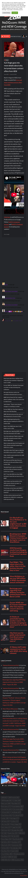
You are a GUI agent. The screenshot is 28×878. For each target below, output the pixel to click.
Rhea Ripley (5, 836)
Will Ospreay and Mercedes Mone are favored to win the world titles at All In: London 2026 (13, 462)
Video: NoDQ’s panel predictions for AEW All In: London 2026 (14, 456)
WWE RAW (5, 859)
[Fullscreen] (25, 785)
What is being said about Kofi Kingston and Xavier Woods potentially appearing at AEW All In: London (14, 445)
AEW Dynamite (14, 797)
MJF (3, 833)
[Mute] (22, 785)
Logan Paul (16, 827)
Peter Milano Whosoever (10, 709)
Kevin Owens (6, 827)
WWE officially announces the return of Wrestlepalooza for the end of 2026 (13, 415)
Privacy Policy (23, 875)
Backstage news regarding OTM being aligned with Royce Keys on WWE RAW (14, 682)
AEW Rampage (6, 800)
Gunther (4, 818)
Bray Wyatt (16, 803)
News (7, 60)
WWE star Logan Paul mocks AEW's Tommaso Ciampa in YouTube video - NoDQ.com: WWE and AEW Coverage (14, 741)
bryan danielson (17, 806)
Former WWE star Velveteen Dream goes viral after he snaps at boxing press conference (13, 387)
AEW (4, 797)
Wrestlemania (19, 854)
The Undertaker (15, 848)
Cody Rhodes (15, 812)
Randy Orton (12, 833)
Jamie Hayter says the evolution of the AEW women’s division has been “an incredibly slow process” (13, 483)
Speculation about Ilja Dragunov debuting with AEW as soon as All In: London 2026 (14, 451)
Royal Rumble (17, 839)
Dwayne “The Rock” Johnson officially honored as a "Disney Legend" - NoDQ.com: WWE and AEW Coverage (14, 700)
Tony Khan (5, 851)
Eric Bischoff (17, 815)
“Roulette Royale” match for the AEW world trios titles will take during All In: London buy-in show (13, 469)
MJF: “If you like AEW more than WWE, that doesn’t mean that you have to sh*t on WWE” (14, 476)
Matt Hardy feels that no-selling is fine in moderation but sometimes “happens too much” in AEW (13, 380)
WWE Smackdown (17, 859)
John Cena (5, 824)
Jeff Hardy (5, 821)
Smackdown (16, 842)
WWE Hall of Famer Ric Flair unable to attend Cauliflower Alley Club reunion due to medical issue (14, 399)
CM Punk (5, 812)
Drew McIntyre (6, 815)
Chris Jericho (17, 809)
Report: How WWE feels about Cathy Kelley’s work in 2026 (13, 427)
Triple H (14, 851)
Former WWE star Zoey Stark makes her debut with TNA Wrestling (13, 410)
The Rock (5, 848)
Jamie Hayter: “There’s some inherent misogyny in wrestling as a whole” (13, 405)
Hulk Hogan (14, 818)
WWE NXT (12, 857)
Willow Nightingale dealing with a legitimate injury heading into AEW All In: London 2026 (14, 421)
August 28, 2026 (12, 684)
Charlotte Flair (6, 809)
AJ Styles (16, 800)
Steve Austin (5, 845)
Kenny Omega (16, 824)
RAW (21, 833)
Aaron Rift (6, 74)
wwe (3, 857)
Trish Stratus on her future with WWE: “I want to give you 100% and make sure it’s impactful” (13, 490)
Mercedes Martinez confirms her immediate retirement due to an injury (13, 393)
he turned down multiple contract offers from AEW (13, 82)
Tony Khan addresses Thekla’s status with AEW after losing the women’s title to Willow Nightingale (13, 438)
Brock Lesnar (5, 806)
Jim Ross (14, 821)
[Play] (3, 785)
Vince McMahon (6, 854)
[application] (14, 779)
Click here (7, 217)
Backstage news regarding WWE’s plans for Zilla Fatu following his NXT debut (14, 432)
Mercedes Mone (17, 830)
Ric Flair (15, 836)
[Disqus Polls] (14, 259)
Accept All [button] (15, 12)
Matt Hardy (5, 830)
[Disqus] (14, 301)
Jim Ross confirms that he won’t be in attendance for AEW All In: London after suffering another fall (13, 497)
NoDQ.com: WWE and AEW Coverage (14, 24)
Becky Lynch (5, 803)
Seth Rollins (5, 842)
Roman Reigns (6, 839)
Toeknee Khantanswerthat (11, 665)
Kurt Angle (6, 234)
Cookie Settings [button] (6, 12)
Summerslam (16, 845)
